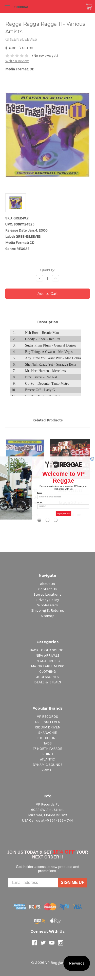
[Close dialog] (92, 459)
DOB (39, 502)
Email (39, 493)
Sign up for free (63, 513)
